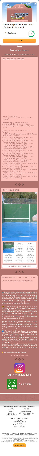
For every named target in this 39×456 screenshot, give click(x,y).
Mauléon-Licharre (26, 411)
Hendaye (11, 413)
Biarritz (11, 411)
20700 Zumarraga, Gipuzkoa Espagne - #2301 (18, 153)
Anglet (11, 408)
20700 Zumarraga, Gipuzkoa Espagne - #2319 (18, 157)
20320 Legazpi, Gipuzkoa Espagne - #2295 (17, 163)
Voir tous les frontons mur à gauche (15, 352)
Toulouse (19, 423)
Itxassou (26, 410)
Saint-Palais (26, 414)
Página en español (29, 434)
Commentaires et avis (27, 54)
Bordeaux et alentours (19, 422)
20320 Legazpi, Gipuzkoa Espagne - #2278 (17, 176)
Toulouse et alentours (19, 425)
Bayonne (11, 410)
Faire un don (19, 445)
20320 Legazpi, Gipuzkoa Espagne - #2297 (17, 173)
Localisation (9, 54)
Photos (16, 54)
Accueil (17, 433)
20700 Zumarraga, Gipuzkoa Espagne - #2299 (18, 140)
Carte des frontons (32, 433)
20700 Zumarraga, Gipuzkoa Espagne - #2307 (18, 144)
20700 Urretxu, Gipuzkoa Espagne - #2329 (17, 134)
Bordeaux (19, 420)
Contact (7, 434)
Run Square (24, 384)
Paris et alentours (19, 426)
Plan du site (23, 433)
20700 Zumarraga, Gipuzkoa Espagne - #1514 (18, 160)
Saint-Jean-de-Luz (11, 414)
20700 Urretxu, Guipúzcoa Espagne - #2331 (18, 150)
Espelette (26, 408)
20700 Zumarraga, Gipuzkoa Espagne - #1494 (18, 147)
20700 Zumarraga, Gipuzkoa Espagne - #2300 (18, 137)
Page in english (19, 434)
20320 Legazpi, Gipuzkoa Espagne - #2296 (17, 169)
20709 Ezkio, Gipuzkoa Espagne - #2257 (17, 166)
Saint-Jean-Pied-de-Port (26, 413)
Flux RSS (12, 434)
